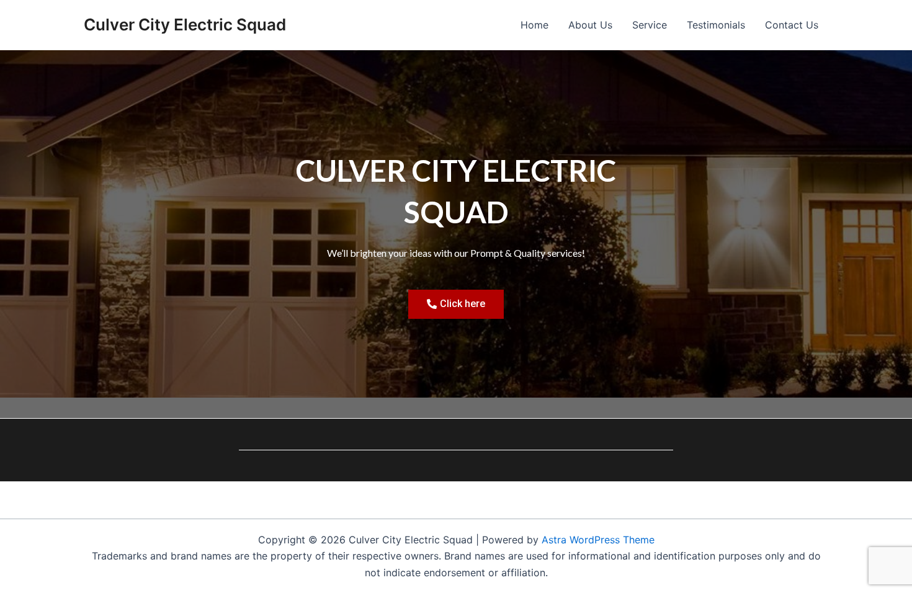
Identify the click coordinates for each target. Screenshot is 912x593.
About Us (590, 25)
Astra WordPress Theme (598, 539)
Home (534, 25)
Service (649, 25)
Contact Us (791, 25)
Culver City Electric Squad (185, 24)
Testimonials (716, 25)
